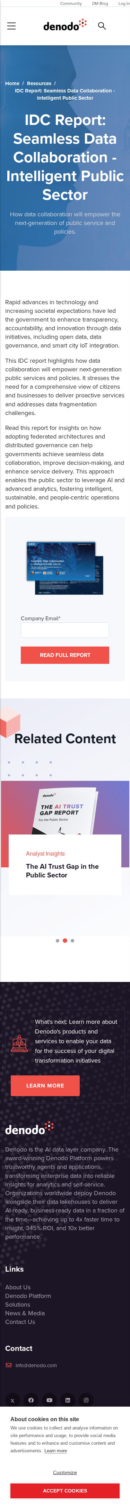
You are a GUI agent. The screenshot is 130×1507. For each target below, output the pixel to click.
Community (71, 3)
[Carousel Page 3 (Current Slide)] (72, 940)
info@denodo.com (36, 1365)
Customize (65, 1472)
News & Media (25, 1313)
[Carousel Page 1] (57, 940)
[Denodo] (65, 26)
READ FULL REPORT (65, 655)
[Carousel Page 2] (64, 940)
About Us (18, 1287)
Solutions (17, 1304)
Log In (124, 3)
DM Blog (100, 3)
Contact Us (20, 1321)
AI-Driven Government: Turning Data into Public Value (75, 874)
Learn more (45, 1086)
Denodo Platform (28, 1295)
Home (12, 83)
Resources (39, 83)
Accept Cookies (65, 1491)
